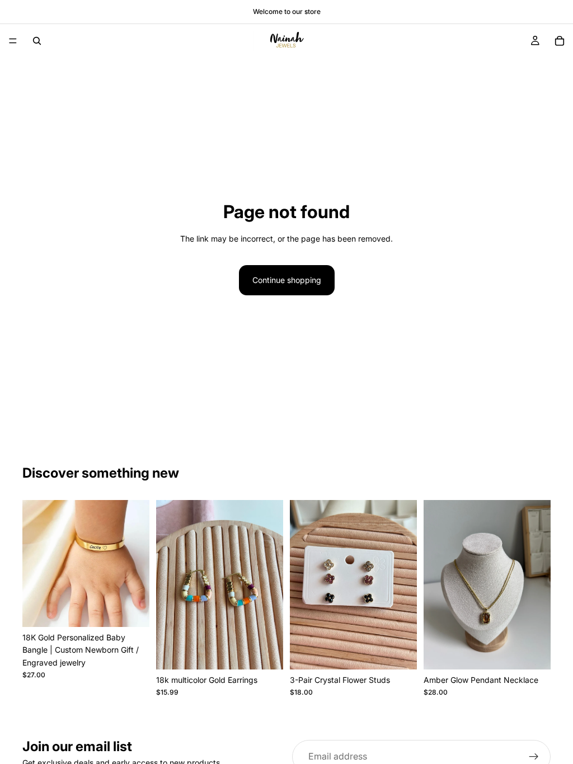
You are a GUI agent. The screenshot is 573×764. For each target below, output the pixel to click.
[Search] (37, 41)
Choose (141, 609)
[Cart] (559, 41)
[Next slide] (137, 563)
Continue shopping (286, 280)
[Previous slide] (34, 563)
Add (275, 652)
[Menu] (13, 41)
